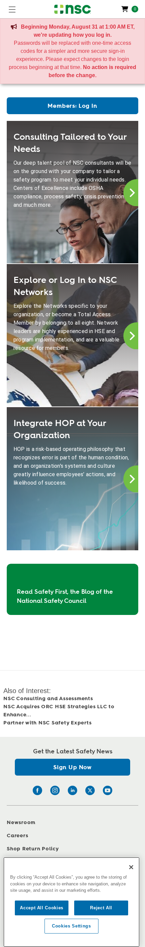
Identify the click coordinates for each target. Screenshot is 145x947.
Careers (17, 835)
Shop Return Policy (33, 848)
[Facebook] (37, 790)
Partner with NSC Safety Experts (47, 722)
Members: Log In (72, 106)
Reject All (101, 907)
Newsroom (21, 822)
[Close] (131, 867)
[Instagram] (55, 790)
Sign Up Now (72, 767)
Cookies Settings (71, 925)
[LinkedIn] (72, 790)
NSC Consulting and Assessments (48, 698)
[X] (90, 790)
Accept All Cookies (41, 907)
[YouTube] (107, 790)
